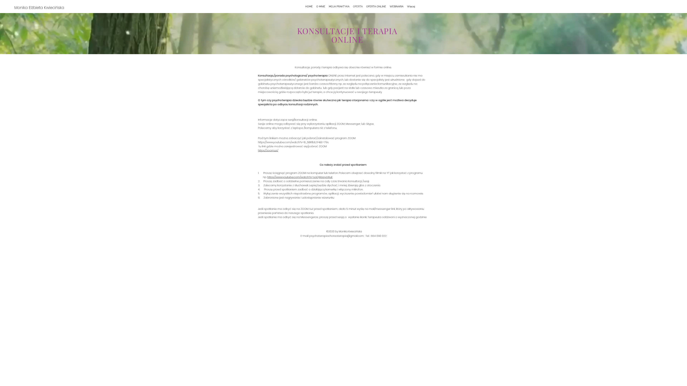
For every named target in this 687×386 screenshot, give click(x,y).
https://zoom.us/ (268, 150)
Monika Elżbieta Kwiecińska (39, 7)
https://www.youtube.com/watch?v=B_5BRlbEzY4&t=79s (293, 142)
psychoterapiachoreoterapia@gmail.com (336, 236)
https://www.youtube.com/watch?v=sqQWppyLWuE (300, 177)
